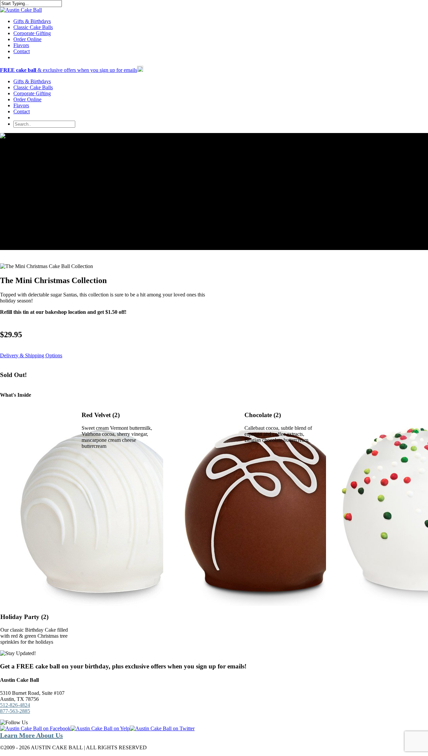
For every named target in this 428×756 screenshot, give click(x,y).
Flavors (21, 105)
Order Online (27, 99)
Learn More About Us (31, 735)
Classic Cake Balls (33, 87)
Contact (21, 111)
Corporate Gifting (32, 93)
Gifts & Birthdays (32, 81)
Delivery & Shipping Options (31, 355)
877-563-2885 (15, 711)
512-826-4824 (15, 705)
